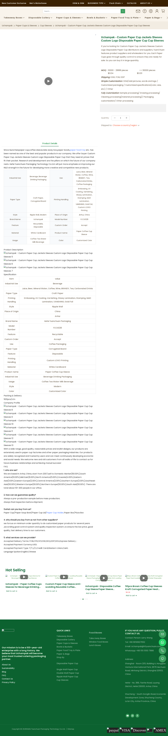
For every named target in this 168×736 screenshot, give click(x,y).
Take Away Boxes (97, 638)
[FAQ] (144, 12)
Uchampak (7, 25)
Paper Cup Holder (55, 512)
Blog (4, 671)
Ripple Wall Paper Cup (67, 676)
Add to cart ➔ (11, 591)
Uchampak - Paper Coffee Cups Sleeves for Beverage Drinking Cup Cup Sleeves (24, 585)
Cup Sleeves (46, 25)
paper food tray (77, 150)
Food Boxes (95, 632)
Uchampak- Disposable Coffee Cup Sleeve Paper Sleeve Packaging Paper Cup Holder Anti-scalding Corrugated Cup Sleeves (103, 588)
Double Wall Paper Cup (68, 673)
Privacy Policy (8, 682)
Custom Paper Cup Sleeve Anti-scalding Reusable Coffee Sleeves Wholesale (63, 585)
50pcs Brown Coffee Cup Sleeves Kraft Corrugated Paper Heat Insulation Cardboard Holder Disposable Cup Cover (143, 588)
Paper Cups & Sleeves (26, 25)
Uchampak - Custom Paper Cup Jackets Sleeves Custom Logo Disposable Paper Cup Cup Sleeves (102, 25)
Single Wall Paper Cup (67, 669)
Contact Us (7, 678)
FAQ (4, 675)
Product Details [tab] (49, 143)
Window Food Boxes (98, 641)
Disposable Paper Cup (67, 663)
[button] (167, 18)
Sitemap (70, 729)
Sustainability (8, 668)
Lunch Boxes (95, 645)
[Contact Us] (138, 12)
